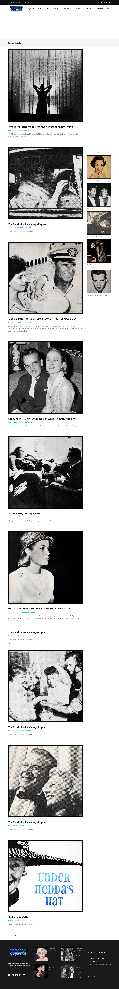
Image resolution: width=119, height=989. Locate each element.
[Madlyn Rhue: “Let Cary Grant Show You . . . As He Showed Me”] (45, 277)
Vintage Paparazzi (87, 43)
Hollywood (21, 130)
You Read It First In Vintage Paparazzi (28, 224)
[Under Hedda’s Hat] (45, 876)
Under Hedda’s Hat (18, 917)
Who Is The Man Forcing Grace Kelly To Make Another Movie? (41, 126)
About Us (90, 982)
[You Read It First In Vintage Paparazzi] (45, 183)
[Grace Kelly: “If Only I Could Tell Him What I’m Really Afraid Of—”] (45, 377)
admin (29, 130)
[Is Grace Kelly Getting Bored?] (45, 472)
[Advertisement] (59, 25)
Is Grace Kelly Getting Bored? (24, 513)
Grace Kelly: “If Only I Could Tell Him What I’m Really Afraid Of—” (43, 418)
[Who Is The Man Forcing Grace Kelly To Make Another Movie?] (45, 85)
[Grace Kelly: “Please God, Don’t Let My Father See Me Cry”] (45, 567)
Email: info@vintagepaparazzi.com (100, 964)
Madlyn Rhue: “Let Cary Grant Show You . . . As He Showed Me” (42, 319)
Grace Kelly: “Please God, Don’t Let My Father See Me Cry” (39, 608)
